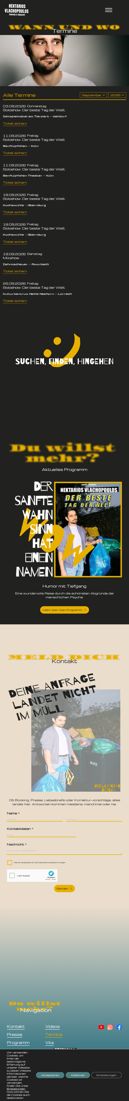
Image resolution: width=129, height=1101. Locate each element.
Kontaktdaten (20, 828)
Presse (14, 1034)
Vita (49, 1042)
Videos (52, 1026)
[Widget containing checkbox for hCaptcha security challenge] (32, 875)
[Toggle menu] (108, 10)
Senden (62, 888)
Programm (18, 1042)
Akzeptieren (50, 1075)
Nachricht (17, 844)
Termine (53, 1034)
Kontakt (16, 1026)
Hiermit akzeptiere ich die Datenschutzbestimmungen (40, 862)
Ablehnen (78, 1075)
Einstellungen (16, 1088)
